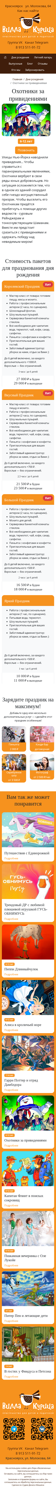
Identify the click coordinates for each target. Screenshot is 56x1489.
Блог (30, 63)
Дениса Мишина (36, 1485)
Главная (17, 79)
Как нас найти (28, 11)
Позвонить (26, 150)
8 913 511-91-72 (28, 47)
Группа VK (15, 42)
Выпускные (15, 63)
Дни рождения (20, 57)
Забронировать (34, 70)
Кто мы (16, 70)
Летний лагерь (43, 57)
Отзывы (42, 63)
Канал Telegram (36, 42)
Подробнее (11, 858)
